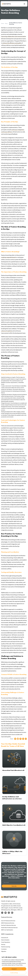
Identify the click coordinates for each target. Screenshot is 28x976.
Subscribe (14, 886)
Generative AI (4, 937)
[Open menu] (24, 3)
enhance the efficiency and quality (12, 43)
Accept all (14, 969)
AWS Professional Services (7, 923)
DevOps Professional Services (8, 925)
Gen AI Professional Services (8, 920)
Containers (4, 949)
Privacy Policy (19, 965)
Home (2, 23)
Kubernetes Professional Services (9, 927)
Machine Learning (5, 946)
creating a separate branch (8, 257)
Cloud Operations (5, 942)
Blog (6, 23)
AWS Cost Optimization (7, 929)
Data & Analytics (5, 940)
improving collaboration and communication (13, 36)
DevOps (3, 944)
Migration (3, 951)
